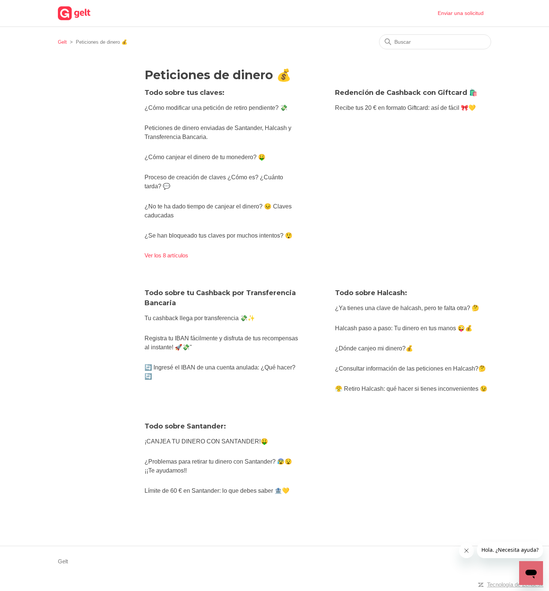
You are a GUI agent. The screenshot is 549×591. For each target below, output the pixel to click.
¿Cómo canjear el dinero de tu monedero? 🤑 (205, 157)
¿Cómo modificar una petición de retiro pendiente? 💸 (216, 108)
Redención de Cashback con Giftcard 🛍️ (406, 93)
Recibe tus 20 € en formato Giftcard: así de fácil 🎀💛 (405, 108)
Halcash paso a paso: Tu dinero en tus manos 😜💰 (403, 328)
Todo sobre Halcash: (371, 293)
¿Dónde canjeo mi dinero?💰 (374, 348)
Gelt (62, 42)
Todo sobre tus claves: (184, 93)
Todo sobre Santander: (185, 426)
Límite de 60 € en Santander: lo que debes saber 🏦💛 (217, 491)
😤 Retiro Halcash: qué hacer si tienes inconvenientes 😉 (411, 389)
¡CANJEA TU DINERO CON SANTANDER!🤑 (206, 441)
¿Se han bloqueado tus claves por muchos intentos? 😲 (218, 235)
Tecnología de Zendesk (515, 584)
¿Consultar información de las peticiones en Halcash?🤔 (410, 368)
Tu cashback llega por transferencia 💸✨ (200, 318)
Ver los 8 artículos (166, 255)
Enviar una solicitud (461, 13)
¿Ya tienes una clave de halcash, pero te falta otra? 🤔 (407, 308)
